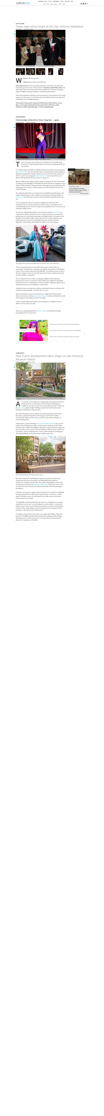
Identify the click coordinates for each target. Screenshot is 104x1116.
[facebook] (81, 4)
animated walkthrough (40, 484)
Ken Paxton (55, 212)
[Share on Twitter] (14, 34)
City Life (50, 1)
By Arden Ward (19, 29)
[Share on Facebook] (14, 31)
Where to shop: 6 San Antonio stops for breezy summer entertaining (65, 330)
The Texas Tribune (42, 311)
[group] (20, 71)
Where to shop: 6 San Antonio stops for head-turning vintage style (64, 324)
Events (60, 4)
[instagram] (85, 4)
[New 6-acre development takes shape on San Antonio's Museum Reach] (40, 381)
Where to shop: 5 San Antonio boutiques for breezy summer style (64, 336)
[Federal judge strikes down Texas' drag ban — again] (40, 141)
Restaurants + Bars (42, 1)
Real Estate (67, 1)
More (64, 4)
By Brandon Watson (19, 362)
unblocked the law (41, 176)
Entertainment (56, 1)
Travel (62, 1)
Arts (72, 1)
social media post (41, 296)
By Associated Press (20, 122)
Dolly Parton (19, 197)
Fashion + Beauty (54, 4)
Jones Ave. (21, 408)
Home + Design (46, 4)
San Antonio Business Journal (46, 423)
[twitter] (83, 4)
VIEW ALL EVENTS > (85, 193)
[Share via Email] (14, 37)
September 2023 (22, 172)
